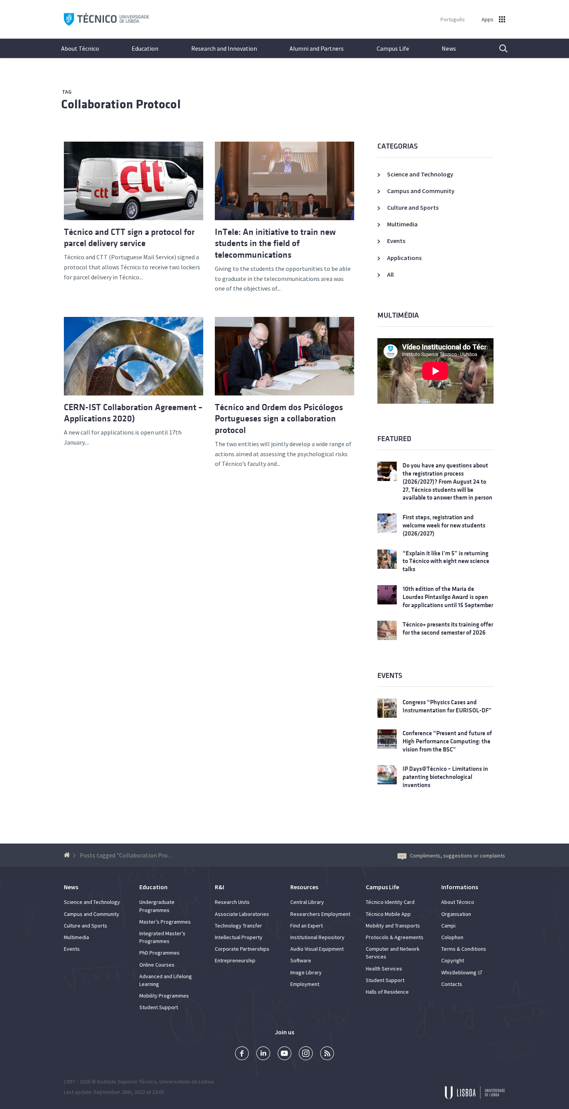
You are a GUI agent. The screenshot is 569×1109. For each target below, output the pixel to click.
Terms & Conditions (463, 948)
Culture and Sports (413, 207)
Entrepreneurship (235, 960)
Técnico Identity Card (390, 901)
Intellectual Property (238, 937)
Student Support (158, 1007)
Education (145, 48)
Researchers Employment (320, 913)
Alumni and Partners (317, 48)
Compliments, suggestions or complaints (457, 855)
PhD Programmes (159, 952)
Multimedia (402, 224)
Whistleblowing (458, 972)
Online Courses (157, 964)
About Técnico (80, 48)
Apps (488, 19)
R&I (219, 887)
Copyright (452, 960)
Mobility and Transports (393, 925)
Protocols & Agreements (394, 937)
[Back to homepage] (68, 855)
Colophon (452, 937)
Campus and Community (420, 191)
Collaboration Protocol (121, 104)
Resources (304, 887)
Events (396, 241)
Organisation (456, 913)
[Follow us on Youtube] (284, 1054)
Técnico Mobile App (388, 913)
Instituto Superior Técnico (127, 1081)
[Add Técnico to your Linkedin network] (263, 1054)
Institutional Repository (317, 937)
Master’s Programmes (165, 921)
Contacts (451, 984)
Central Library (307, 901)
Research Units (232, 901)
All (390, 274)
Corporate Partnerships (242, 948)
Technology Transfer (238, 925)
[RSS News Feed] (327, 1054)
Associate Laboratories (242, 913)
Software (300, 960)
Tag (67, 91)
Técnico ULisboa (106, 19)
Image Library (306, 972)
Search (498, 48)
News (449, 48)
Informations (459, 887)
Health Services (384, 968)
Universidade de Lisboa (186, 1081)
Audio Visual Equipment (317, 948)
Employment (304, 984)
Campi (448, 925)
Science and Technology (420, 174)
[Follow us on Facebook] (242, 1054)
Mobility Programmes (164, 995)
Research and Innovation (224, 48)
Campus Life (393, 48)
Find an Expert (306, 925)
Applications (404, 258)
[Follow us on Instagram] (306, 1054)
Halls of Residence (387, 991)
